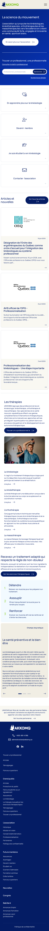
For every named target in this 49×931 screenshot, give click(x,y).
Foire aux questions (10, 770)
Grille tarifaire (8, 876)
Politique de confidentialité (13, 844)
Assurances (7, 795)
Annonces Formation (11, 911)
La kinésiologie (8, 799)
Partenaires (7, 840)
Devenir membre (9, 863)
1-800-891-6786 (22, 735)
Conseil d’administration (12, 834)
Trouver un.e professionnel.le (18, 430)
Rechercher (38, 72)
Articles (6, 760)
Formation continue (10, 873)
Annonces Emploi (9, 907)
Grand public (8, 778)
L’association (9, 822)
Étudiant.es (7, 866)
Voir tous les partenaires (22, 718)
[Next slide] (45, 694)
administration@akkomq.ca (22, 739)
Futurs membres (10, 852)
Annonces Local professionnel (9, 915)
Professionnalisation (10, 837)
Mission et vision (9, 830)
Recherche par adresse (38, 78)
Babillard (7, 903)
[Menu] (45, 4)
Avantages (7, 860)
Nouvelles (7, 888)
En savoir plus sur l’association (18, 42)
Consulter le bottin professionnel (15, 64)
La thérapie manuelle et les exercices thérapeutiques (13, 803)
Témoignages (8, 765)
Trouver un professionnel (12, 755)
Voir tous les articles (37, 199)
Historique (7, 827)
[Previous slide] (4, 694)
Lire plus (7, 484)
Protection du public (10, 786)
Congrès (7, 895)
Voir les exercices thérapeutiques (16, 574)
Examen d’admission (10, 870)
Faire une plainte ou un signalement (11, 791)
